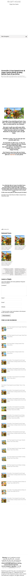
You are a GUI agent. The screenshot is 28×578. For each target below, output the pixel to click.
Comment (4, 285)
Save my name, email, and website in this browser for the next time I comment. (13, 312)
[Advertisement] (14, 20)
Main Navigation (5, 36)
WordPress (17, 567)
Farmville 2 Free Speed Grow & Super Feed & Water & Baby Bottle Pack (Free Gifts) (12, 76)
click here (12, 154)
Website (3, 306)
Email (3, 302)
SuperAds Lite (5, 567)
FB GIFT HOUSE (14, 1)
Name (3, 298)
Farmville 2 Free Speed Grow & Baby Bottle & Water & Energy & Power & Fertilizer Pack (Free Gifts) (20, 271)
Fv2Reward (5, 76)
